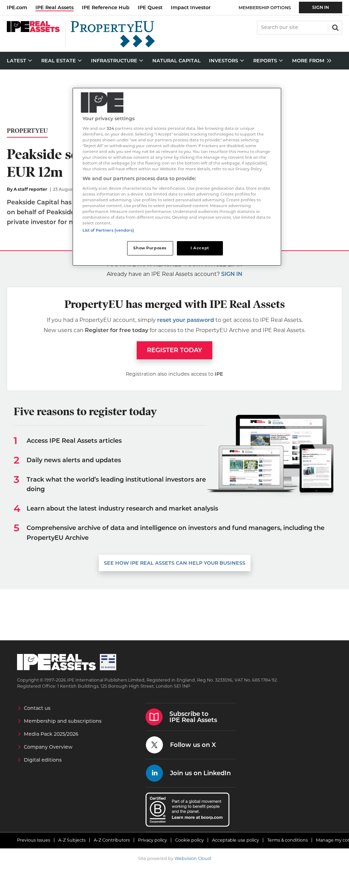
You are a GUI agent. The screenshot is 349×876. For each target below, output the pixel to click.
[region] (177, 177)
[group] (310, 61)
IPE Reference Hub (106, 7)
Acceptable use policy (235, 840)
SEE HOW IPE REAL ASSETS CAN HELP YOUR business (174, 563)
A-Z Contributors (112, 840)
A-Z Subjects (72, 840)
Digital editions (43, 760)
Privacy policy (152, 840)
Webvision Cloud (192, 858)
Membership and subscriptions (63, 721)
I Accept (200, 248)
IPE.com (17, 7)
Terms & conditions (287, 840)
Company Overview (48, 747)
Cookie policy (189, 840)
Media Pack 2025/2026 (51, 734)
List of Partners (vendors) (108, 230)
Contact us (37, 708)
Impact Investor (191, 7)
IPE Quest (150, 7)
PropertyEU (27, 131)
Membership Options (265, 7)
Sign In (320, 7)
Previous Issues (33, 840)
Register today (174, 350)
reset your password (185, 320)
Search (335, 27)
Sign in (231, 274)
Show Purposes (149, 248)
